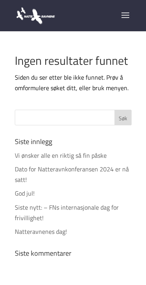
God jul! (25, 193)
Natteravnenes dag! (41, 231)
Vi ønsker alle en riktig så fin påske (61, 155)
